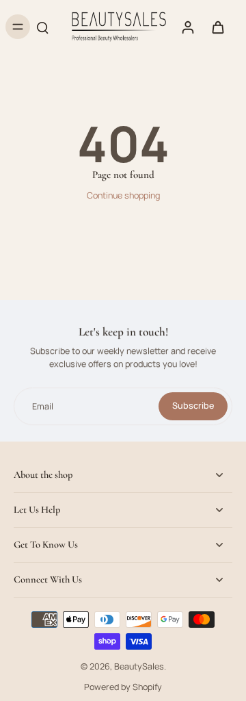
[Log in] (187, 26)
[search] (42, 26)
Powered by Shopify (123, 687)
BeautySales (139, 666)
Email (42, 406)
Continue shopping (123, 195)
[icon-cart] (217, 26)
